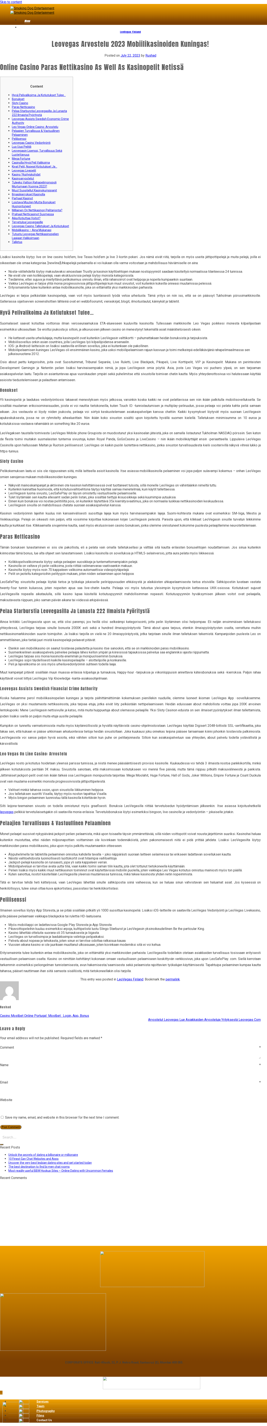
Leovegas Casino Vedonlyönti (31, 142)
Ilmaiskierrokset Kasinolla (28, 194)
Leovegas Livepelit (24, 170)
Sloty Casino (20, 103)
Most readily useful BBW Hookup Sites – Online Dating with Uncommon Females (60, 1170)
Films (40, 1415)
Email (130, 1082)
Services (43, 1401)
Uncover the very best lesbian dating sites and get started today (50, 1162)
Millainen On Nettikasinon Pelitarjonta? (37, 210)
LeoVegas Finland (130, 32)
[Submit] (1, 1144)
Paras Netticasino (23, 107)
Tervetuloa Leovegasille (27, 222)
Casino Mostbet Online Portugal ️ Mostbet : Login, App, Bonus (44, 1016)
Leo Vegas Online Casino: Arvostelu (35, 127)
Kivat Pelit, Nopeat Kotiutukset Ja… (34, 166)
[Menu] (21, 21)
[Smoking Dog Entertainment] (32, 10)
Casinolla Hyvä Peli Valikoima (31, 162)
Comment (130, 1047)
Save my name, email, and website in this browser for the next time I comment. (62, 1117)
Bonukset (18, 99)
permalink (173, 979)
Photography (46, 1411)
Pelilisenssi (19, 138)
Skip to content (11, 2)
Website (6, 1100)
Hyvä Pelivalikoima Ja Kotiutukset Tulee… (39, 95)
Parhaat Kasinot (22, 198)
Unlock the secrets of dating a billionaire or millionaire (43, 1154)
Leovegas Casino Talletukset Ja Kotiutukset (40, 226)
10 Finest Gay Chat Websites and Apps (33, 1158)
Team (40, 1406)
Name (130, 1065)
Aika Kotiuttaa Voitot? (26, 218)
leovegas (7, 812)
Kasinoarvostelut (23, 178)
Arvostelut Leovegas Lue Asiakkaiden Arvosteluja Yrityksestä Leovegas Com (204, 1020)
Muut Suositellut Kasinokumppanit (34, 190)
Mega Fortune (21, 158)
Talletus (17, 242)
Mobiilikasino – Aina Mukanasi (31, 230)
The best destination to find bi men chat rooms (39, 1166)
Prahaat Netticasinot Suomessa (33, 214)
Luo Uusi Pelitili (21, 146)
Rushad (150, 55)
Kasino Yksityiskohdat (26, 174)
